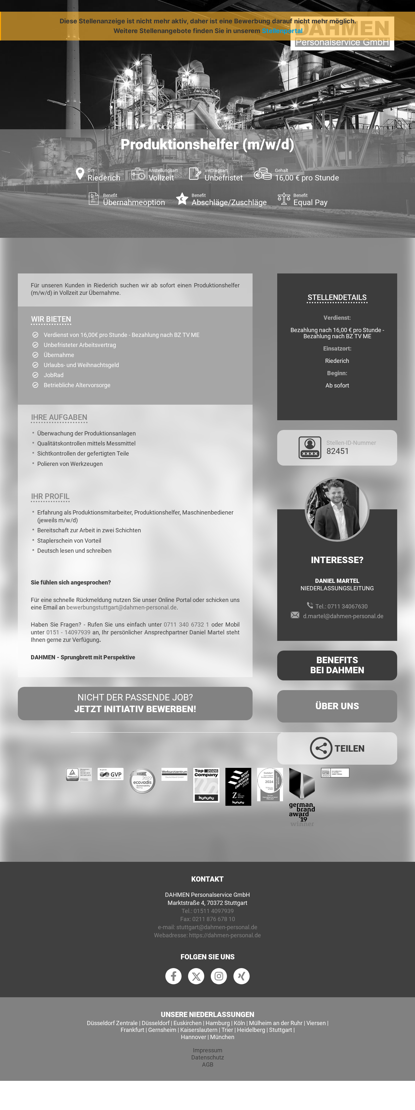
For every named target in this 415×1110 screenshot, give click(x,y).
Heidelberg (251, 1029)
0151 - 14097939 (68, 632)
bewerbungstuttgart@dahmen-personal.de (121, 607)
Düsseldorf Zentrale (112, 1023)
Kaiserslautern (199, 1029)
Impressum (207, 1050)
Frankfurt (132, 1029)
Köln (239, 1023)
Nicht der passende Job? (135, 703)
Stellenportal (282, 31)
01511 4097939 (214, 911)
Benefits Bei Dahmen (337, 665)
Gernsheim (162, 1029)
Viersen (316, 1023)
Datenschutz (207, 1057)
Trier (227, 1029)
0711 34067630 (347, 606)
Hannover (193, 1037)
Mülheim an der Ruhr (275, 1023)
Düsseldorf (156, 1023)
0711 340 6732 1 (186, 624)
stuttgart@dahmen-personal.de (216, 927)
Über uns (337, 706)
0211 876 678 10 (213, 919)
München (222, 1037)
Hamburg (218, 1023)
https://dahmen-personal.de (225, 935)
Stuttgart (280, 1029)
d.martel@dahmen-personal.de (343, 616)
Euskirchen (187, 1023)
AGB (207, 1064)
